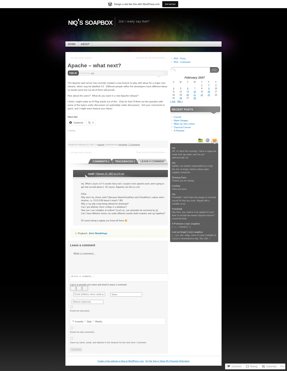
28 (194, 98)
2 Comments (134, 145)
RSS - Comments (182, 62)
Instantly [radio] (79, 321)
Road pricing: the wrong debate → (151, 58)
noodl (91, 173)
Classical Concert (182, 127)
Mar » (180, 101)
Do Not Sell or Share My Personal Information (167, 361)
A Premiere (179, 130)
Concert (177, 117)
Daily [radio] (89, 321)
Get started (170, 4)
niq (92, 73)
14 (194, 91)
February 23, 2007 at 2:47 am (110, 173)
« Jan (172, 101)
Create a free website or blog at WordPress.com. (120, 361)
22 (202, 95)
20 (188, 95)
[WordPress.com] (73, 288)
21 (194, 95)
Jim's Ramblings (98, 233)
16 (209, 91)
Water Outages (181, 120)
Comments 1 (101, 161)
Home (72, 44)
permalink (122, 145)
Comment (76, 349)
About (85, 44)
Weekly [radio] (98, 321)
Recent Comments (214, 140)
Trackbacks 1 (125, 161)
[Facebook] (79, 288)
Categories (200, 140)
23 (209, 95)
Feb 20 (73, 73)
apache (101, 145)
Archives (207, 140)
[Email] (85, 288)
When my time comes (184, 124)
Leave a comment (153, 161)
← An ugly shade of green (80, 58)
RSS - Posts (180, 58)
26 (181, 98)
